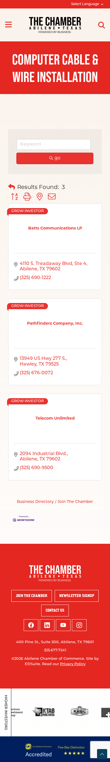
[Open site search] (101, 25)
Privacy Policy (72, 664)
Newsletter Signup (76, 596)
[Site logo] (55, 25)
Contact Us (55, 610)
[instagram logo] (79, 625)
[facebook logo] (31, 625)
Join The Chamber (75, 502)
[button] (11, 187)
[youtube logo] (63, 625)
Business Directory (35, 502)
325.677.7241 (55, 650)
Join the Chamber (31, 596)
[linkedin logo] (47, 625)
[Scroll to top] (102, 754)
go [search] (57, 158)
